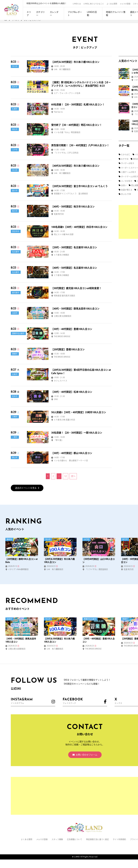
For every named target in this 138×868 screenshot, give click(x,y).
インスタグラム (22, 701)
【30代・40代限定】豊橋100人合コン (71, 329)
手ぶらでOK (126, 194)
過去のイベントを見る (26, 488)
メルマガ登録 (125, 4)
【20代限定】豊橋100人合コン (68, 349)
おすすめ (125, 159)
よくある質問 (112, 4)
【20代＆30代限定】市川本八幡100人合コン (75, 62)
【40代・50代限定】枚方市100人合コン (73, 206)
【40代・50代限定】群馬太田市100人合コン (75, 308)
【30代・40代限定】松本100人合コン (71, 392)
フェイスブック (73, 701)
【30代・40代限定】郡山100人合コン (71, 453)
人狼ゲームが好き (128, 172)
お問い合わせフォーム (86, 755)
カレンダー (54, 13)
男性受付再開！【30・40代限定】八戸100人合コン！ (80, 145)
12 (65, 476)
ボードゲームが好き (129, 176)
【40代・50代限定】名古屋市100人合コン (74, 268)
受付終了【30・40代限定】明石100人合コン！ (76, 125)
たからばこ (125, 154)
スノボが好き (126, 181)
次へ (73, 476)
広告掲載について (74, 839)
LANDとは (77, 4)
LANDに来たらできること (94, 4)
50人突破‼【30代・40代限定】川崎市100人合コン (78, 412)
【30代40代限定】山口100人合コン (98, 560)
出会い (124, 185)
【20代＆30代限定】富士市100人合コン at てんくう (79, 186)
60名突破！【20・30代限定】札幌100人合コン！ (78, 104)
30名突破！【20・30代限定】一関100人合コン (76, 432)
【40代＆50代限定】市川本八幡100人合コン (75, 165)
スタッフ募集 (57, 839)
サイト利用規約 (119, 839)
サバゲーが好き (127, 163)
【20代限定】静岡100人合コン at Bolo (21, 560)
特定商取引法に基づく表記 (97, 839)
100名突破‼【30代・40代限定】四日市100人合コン (79, 227)
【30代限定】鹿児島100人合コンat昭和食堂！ (76, 288)
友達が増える (126, 190)
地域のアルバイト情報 (115, 13)
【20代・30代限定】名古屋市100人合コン (74, 247)
